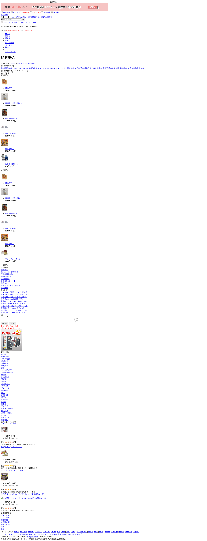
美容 (2, 527)
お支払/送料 (48, 534)
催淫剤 (3, 375)
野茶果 (105, 68)
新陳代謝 (4, 395)
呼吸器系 (4, 404)
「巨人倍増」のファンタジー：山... (14, 306)
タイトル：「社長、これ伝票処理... (14, 292)
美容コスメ (5, 417)
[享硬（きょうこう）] (4, 256)
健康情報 (6, 12)
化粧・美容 (5, 518)
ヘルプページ (12, 534)
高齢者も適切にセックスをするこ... (14, 303)
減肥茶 (3, 397)
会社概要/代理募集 (25, 534)
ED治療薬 (5, 357)
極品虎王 (8, 88)
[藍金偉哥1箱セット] (4, 161)
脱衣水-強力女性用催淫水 (10, 285)
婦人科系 (4, 411)
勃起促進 (4, 366)
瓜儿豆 (86, 68)
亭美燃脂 (136, 68)
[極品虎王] (4, 85)
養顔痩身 (93, 68)
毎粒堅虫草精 (10, 134)
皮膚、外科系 (6, 413)
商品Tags (16, 12)
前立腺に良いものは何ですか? (12, 308)
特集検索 (47, 12)
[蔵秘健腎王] (4, 145)
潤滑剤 (3, 381)
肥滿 (3, 393)
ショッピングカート (29, 22)
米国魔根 (4, 288)
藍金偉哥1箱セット (12, 164)
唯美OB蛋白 (128, 68)
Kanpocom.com (32, 537)
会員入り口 (36, 12)
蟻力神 (35, 17)
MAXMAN (23, 17)
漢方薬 (3, 402)
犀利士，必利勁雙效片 (13, 103)
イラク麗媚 (66, 68)
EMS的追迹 (66, 534)
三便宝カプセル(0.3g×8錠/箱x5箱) (13, 510)
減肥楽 (77, 68)
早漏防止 (4, 361)
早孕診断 (4, 386)
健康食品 (4, 420)
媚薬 (2, 368)
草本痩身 (111, 68)
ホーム (13, 63)
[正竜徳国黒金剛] (4, 115)
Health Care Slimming (20, 68)
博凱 (72, 68)
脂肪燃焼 (31, 63)
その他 (3, 415)
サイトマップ (76, 534)
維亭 (121, 68)
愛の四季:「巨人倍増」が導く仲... (14, 313)
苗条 (142, 68)
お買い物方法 (38, 534)
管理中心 (56, 12)
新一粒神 (41, 17)
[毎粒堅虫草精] (4, 130)
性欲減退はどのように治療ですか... (14, 310)
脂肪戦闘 (4, 68)
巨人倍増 (15, 17)
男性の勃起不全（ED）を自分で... (14, 297)
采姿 (82, 68)
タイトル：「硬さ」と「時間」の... (14, 294)
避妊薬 (3, 379)
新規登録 (25, 12)
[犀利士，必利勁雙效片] (4, 100)
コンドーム (5, 384)
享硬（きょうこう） (13, 259)
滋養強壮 (4, 363)
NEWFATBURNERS (45, 68)
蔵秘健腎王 (9, 149)
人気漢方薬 (5, 522)
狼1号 (30, 17)
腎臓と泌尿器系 (7, 408)
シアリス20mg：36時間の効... (12, 299)
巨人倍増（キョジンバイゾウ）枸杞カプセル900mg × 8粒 (23, 491)
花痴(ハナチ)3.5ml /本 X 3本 (11, 444)
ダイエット (21, 63)
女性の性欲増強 (7, 372)
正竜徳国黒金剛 (11, 118)
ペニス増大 (5, 359)
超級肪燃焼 (33, 68)
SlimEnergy (57, 68)
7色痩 (10, 68)
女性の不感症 (6, 370)
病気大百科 (5, 524)
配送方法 (57, 534)
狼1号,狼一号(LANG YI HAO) (12, 467)
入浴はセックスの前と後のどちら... (14, 301)
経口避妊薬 (5, 377)
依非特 (99, 68)
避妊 (2, 529)
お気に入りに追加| (11, 22)
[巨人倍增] (11, 350)
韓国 (117, 68)
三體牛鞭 (48, 17)
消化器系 (4, 406)
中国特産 (4, 399)
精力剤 (3, 354)
